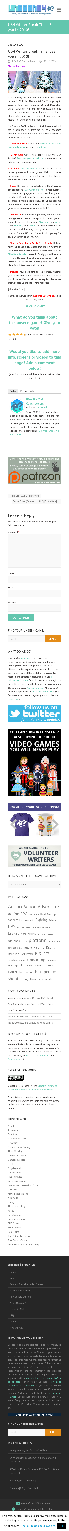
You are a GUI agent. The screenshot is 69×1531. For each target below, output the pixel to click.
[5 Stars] (25, 334)
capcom (13, 920)
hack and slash (24, 927)
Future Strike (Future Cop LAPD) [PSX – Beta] (36, 501)
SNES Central (14, 1227)
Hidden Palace (15, 1176)
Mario (23, 933)
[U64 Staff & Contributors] (17, 400)
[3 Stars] (17, 334)
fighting (52, 920)
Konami (46, 927)
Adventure (34, 914)
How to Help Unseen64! (21, 1296)
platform (38, 940)
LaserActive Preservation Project (24, 1185)
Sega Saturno (14, 1215)
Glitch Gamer (14, 1172)
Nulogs (11, 1202)
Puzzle (28, 947)
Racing (39, 947)
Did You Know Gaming (19, 1147)
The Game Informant (18, 1240)
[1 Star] (10, 334)
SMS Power (13, 1223)
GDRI (10, 1164)
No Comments (20, 65)
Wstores (12, 1016)
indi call (12, 1022)
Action (15, 906)
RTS (47, 953)
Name (11, 573)
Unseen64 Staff (17, 1309)
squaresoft (28, 965)
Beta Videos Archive (18, 1138)
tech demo (25, 972)
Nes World (13, 1197)
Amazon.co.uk (15, 1059)
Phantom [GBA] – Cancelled (24, 1488)
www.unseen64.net (34, 189)
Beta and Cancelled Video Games (26, 1284)
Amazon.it (45, 1055)
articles (42, 147)
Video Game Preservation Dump (24, 1244)
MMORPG (33, 933)
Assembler (13, 1130)
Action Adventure (41, 906)
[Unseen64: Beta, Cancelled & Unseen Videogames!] (31, 9)
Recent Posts (27, 391)
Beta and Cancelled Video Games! (38, 1004)
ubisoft (32, 979)
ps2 (20, 947)
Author (13, 391)
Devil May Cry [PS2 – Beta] (40, 997)
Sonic (10, 965)
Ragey (11, 1210)
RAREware (27, 954)
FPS (12, 926)
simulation (51, 960)
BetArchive (13, 1142)
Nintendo (14, 941)
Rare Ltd (13, 954)
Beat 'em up (48, 914)
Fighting (42, 919)
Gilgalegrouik (14, 1168)
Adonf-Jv (12, 1126)
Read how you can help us (30, 158)
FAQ (12, 1315)
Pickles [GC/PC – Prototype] (24, 495)
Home (13, 1272)
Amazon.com (32, 1055)
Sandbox (13, 960)
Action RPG (17, 913)
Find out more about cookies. (38, 1526)
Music (43, 934)
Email (11, 587)
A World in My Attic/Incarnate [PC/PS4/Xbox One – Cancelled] (34, 1471)
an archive (26, 658)
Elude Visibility (15, 1151)
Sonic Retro (13, 1231)
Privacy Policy (16, 1327)
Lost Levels (13, 1189)
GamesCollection (16, 1159)
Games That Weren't (18, 1155)
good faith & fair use (42, 691)
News (12, 1278)
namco (50, 934)
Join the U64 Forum (31, 168)
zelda (51, 979)
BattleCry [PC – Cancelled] (23, 1480)
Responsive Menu (59, 10)
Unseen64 (42, 407)
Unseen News (15, 44)
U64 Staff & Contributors (24, 61)
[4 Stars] (21, 334)
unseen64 (42, 979)
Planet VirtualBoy (16, 1206)
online (24, 941)
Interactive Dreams (17, 1181)
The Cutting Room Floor (20, 1236)
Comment (13, 531)
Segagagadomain (16, 1219)
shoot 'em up (36, 959)
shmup (22, 960)
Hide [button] (62, 1526)
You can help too (35, 687)
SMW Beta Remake (17, 254)
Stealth (38, 965)
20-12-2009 (49, 61)
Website (12, 601)
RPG (38, 953)
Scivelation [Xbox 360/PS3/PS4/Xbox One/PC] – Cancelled (34, 1459)
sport (18, 965)
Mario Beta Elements (18, 1193)
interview (37, 927)
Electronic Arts (26, 920)
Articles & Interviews (20, 1290)
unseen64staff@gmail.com (35, 1503)
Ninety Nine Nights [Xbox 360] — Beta (28, 1450)
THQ (26, 979)
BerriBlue (12, 1134)
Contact (26, 1010)
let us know (13, 699)
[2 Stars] (13, 334)
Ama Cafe (13, 1004)
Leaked (13, 933)
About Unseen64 (18, 1303)
